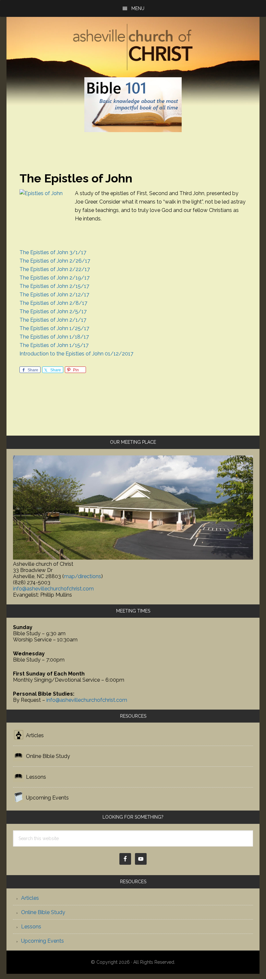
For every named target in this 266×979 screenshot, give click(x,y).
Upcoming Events (47, 798)
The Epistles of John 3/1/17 (52, 252)
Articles (35, 735)
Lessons (36, 777)
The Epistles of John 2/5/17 (53, 311)
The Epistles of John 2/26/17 (54, 261)
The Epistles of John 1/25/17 (54, 328)
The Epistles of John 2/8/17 (53, 303)
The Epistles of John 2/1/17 (52, 320)
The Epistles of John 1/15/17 (54, 345)
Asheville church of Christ (133, 47)
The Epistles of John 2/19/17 (54, 278)
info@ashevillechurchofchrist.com (53, 589)
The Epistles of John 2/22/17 (54, 269)
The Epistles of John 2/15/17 (54, 286)
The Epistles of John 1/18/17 (54, 337)
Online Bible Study (48, 756)
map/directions (82, 576)
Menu (137, 8)
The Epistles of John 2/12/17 (54, 294)
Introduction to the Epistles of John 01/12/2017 (76, 354)
